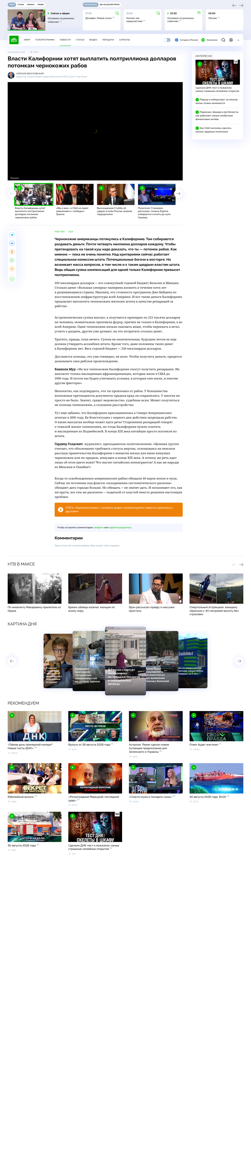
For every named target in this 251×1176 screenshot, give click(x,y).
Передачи (108, 40)
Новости (65, 40)
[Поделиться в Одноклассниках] (12, 251)
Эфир (27, 40)
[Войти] (231, 40)
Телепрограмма (45, 40)
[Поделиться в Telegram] (12, 234)
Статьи (80, 40)
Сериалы (124, 40)
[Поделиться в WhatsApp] (12, 260)
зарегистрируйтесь (120, 527)
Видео (93, 40)
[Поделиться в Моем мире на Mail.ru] (12, 268)
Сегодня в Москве (189, 40)
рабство (60, 231)
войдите (98, 527)
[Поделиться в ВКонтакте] (12, 243)
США (70, 231)
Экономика (211, 40)
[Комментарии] (12, 279)
